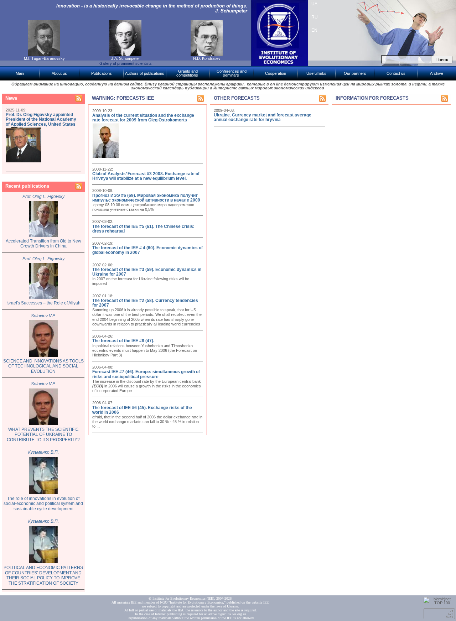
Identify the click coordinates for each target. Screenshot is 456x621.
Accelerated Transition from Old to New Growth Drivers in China (43, 244)
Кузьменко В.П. (43, 452)
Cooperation (275, 73)
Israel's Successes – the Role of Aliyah (43, 303)
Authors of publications (144, 73)
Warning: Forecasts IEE (123, 98)
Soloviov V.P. (43, 315)
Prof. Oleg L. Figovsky (43, 196)
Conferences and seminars (232, 73)
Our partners (355, 73)
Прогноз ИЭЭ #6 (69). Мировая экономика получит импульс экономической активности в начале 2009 (146, 198)
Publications (101, 73)
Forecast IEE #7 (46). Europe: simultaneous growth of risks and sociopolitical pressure (146, 374)
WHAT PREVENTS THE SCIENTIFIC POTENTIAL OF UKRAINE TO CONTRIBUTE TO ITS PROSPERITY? (43, 434)
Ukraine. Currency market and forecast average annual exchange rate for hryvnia (262, 117)
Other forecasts (237, 98)
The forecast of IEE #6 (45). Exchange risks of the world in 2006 (142, 410)
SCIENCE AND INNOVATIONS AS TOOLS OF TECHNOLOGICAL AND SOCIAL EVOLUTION (43, 366)
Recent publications (27, 186)
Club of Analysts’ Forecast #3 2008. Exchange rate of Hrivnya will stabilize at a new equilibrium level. (146, 176)
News (11, 98)
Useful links (316, 73)
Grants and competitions (187, 73)
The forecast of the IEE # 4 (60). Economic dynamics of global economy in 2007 (147, 250)
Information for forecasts (372, 98)
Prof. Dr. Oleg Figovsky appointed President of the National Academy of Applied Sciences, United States (41, 119)
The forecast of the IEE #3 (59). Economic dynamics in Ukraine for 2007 (146, 272)
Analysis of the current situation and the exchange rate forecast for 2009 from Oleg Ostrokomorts (143, 117)
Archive (436, 73)
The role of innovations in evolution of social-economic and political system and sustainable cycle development (43, 503)
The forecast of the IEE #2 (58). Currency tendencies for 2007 (145, 303)
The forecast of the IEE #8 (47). (123, 340)
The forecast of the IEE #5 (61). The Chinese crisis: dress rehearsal (143, 229)
